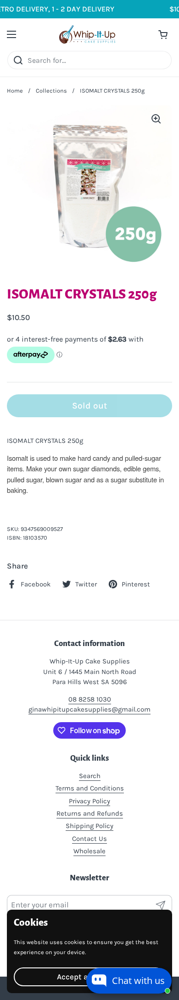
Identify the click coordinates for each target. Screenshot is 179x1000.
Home (15, 90)
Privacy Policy (89, 801)
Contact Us (89, 838)
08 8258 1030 (89, 699)
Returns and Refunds (89, 813)
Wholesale (89, 851)
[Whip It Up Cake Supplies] (87, 34)
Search (90, 776)
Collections (51, 90)
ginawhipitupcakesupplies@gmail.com (89, 709)
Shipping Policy (89, 826)
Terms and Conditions (90, 788)
